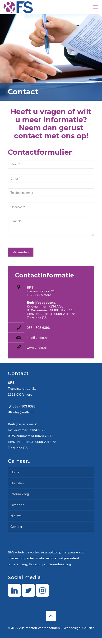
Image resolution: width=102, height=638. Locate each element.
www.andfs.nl (36, 347)
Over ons (17, 505)
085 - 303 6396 (38, 328)
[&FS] (18, 7)
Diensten (17, 483)
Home (14, 472)
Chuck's (88, 628)
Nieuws (15, 516)
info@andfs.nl (37, 337)
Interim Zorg (19, 494)
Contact (16, 527)
